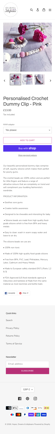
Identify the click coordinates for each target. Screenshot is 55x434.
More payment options (27, 155)
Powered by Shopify (42, 424)
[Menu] (50, 10)
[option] (16, 79)
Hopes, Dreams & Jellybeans (23, 424)
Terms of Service (14, 343)
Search (9, 320)
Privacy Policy (12, 328)
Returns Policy (13, 335)
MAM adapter (9, 124)
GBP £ (26, 389)
